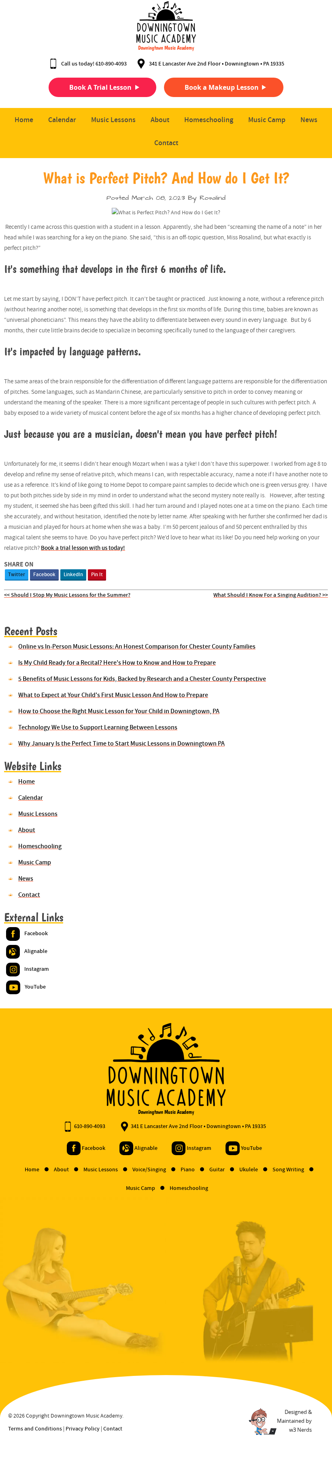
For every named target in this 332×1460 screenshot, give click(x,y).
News (308, 119)
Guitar (217, 1169)
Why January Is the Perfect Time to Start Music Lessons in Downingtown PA (121, 743)
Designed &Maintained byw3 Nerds (294, 1420)
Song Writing (288, 1169)
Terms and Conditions (35, 1428)
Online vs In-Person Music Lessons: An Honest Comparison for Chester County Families (136, 646)
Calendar (62, 119)
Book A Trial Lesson (100, 87)
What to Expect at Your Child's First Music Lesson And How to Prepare (113, 695)
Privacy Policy (83, 1428)
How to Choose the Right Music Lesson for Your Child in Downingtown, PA (118, 711)
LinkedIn (73, 574)
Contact (166, 142)
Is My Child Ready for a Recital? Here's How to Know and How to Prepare (117, 662)
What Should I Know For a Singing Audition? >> (270, 594)
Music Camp (266, 119)
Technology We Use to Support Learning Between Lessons (97, 727)
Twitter (16, 574)
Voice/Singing (149, 1169)
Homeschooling (208, 119)
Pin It (97, 574)
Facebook (44, 574)
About (160, 119)
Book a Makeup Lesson (222, 87)
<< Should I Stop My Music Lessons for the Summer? (67, 594)
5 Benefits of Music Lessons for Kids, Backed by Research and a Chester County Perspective (142, 678)
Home (24, 119)
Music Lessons (113, 119)
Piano (188, 1169)
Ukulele (249, 1169)
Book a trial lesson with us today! (83, 547)
